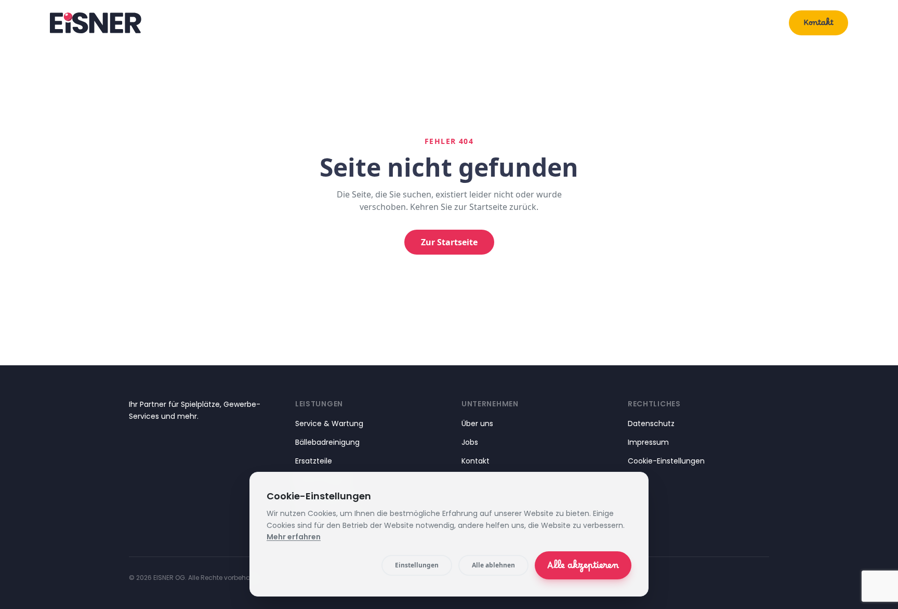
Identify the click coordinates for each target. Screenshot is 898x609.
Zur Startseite (449, 242)
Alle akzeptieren (583, 568)
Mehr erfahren (294, 537)
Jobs (469, 442)
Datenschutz (651, 423)
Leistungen (685, 23)
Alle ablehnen (493, 565)
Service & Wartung (329, 423)
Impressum (648, 442)
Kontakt (818, 25)
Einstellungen (417, 565)
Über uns (754, 23)
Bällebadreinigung (327, 442)
